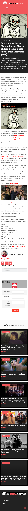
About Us (6, 500)
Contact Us (6, 502)
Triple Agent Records (18, 246)
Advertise (6, 504)
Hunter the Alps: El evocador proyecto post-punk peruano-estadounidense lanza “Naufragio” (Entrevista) (13, 478)
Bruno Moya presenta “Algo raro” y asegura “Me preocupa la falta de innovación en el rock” (12, 347)
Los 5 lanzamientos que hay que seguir (13, 425)
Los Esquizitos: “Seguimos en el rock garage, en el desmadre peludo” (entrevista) (12, 450)
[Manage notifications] (25, 508)
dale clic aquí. (14, 183)
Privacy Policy (7, 507)
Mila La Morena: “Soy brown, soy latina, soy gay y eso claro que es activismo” (13, 373)
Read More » (4, 351)
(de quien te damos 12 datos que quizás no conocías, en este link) (13, 138)
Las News (3, 40)
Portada (8, 40)
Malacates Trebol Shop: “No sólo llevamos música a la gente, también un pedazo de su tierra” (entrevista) (13, 400)
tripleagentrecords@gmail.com (9, 202)
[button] (7, 8)
